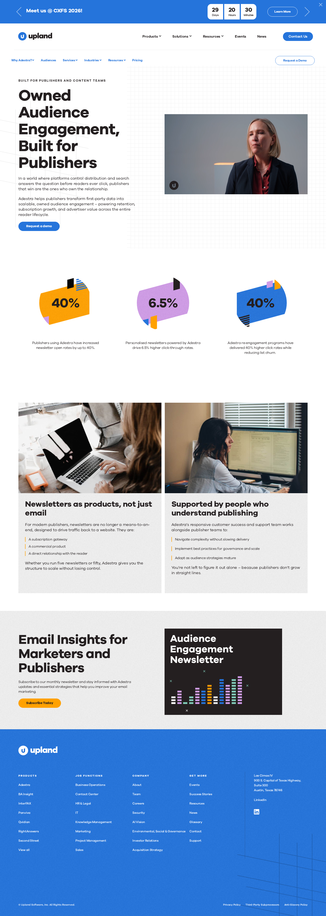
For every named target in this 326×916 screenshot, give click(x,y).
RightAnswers (28, 831)
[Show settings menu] (294, 190)
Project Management (90, 841)
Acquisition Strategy (147, 850)
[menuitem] (152, 36)
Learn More (282, 12)
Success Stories (200, 794)
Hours (232, 15)
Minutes (248, 15)
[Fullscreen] (303, 190)
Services (69, 60)
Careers (138, 803)
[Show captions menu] (276, 190)
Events (194, 785)
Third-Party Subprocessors (262, 904)
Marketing (82, 831)
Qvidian (24, 822)
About (136, 785)
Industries (92, 60)
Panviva (24, 813)
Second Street (28, 841)
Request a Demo (295, 60)
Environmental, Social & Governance (159, 831)
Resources (116, 60)
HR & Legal (83, 803)
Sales (79, 850)
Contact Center (86, 794)
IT (76, 813)
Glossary (195, 822)
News (193, 813)
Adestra (24, 785)
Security (138, 813)
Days (215, 15)
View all (24, 850)
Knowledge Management (93, 822)
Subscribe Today (39, 703)
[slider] (227, 190)
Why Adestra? (21, 60)
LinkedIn (260, 800)
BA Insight (25, 794)
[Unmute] (285, 190)
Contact (195, 831)
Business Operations (90, 785)
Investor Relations (145, 841)
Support (195, 841)
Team (136, 794)
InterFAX (24, 803)
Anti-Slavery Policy (296, 904)
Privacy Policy (232, 904)
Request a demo (39, 226)
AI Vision (138, 822)
